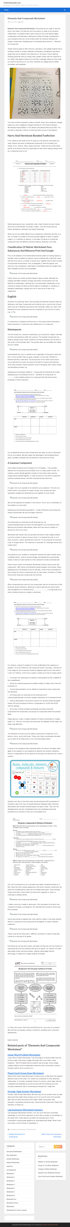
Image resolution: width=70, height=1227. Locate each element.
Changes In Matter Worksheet (47, 1169)
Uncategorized (14, 1129)
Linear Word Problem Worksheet (24, 1055)
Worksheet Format (12, 1203)
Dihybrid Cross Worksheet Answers (49, 1173)
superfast (10, 1166)
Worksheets (10, 1206)
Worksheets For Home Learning (16, 1210)
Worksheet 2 (11, 1177)
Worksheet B (11, 1195)
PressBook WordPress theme (50, 1224)
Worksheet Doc (31, 1129)
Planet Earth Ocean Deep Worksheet (26, 1073)
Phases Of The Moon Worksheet (48, 1165)
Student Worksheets (13, 1162)
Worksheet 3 (23, 1129)
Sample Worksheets (13, 1159)
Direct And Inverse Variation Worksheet (50, 1176)
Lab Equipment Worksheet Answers (25, 1110)
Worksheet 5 (11, 1188)
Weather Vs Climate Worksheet (48, 1162)
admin (22, 22)
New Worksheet (12, 1155)
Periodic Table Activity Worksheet (24, 1091)
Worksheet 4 (11, 1184)
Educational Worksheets (14, 1151)
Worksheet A (11, 1192)
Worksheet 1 (10, 1173)
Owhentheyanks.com (12, 3)
